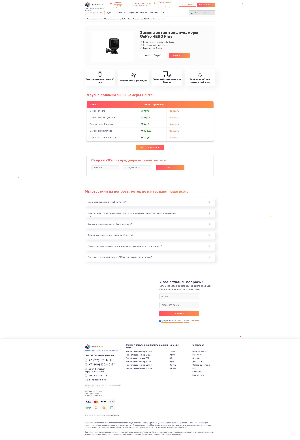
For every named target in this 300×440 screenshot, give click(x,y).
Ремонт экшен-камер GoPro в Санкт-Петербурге (123, 19)
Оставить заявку (179, 55)
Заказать (174, 111)
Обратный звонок (206, 4)
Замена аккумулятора (101, 131)
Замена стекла (97, 111)
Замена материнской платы (104, 137)
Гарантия (133, 13)
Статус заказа (188, 4)
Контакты (154, 13)
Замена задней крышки (102, 124)
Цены (109, 13)
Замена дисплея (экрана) (103, 117)
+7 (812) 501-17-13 (143, 4)
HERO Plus (147, 19)
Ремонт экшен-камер (95, 19)
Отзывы (144, 13)
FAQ (163, 13)
